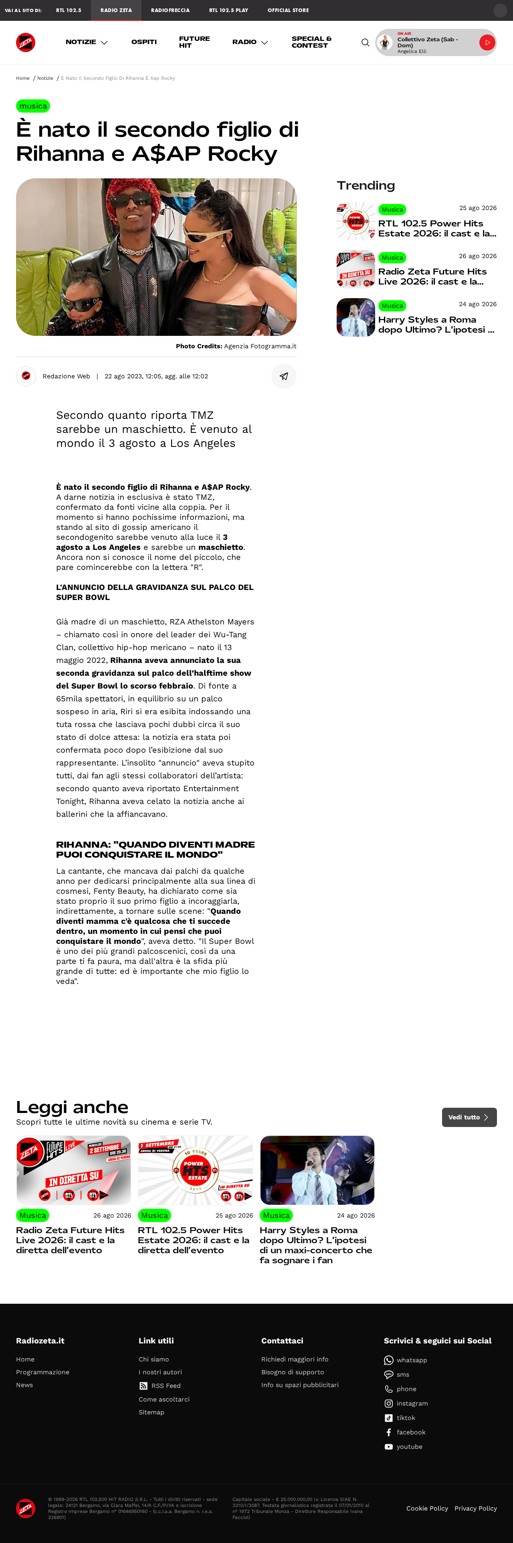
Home (23, 78)
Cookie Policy (427, 1508)
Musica (33, 106)
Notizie (81, 42)
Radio (244, 42)
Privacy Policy (475, 1508)
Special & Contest (312, 42)
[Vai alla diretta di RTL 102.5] (487, 42)
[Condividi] (284, 376)
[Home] (25, 42)
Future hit (194, 42)
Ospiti (144, 42)
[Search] (365, 42)
